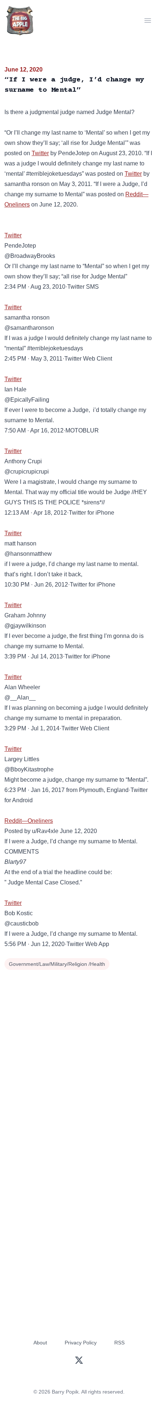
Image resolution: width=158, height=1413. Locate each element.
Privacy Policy (81, 1343)
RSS (119, 1343)
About (40, 1343)
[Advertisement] (79, 1054)
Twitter (40, 153)
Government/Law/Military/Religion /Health (57, 964)
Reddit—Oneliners (28, 821)
